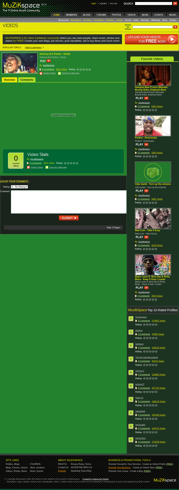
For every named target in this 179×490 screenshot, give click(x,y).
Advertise (145, 20)
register (103, 3)
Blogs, (9, 467)
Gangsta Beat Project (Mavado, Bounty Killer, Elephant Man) (151, 88)
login (93, 3)
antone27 (139, 384)
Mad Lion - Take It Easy (147, 230)
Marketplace (76, 20)
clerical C (139, 371)
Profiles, (9, 464)
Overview (9, 79)
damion (139, 330)
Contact (173, 20)
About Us (62, 464)
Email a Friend (49, 73)
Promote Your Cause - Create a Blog (125, 471)
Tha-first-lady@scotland (146, 357)
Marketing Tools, (78, 471)
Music (24, 471)
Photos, (17, 471)
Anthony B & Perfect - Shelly (54, 54)
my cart (113, 3)
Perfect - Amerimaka (146, 137)
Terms (88, 464)
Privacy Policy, (78, 464)
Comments (26, 79)
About (164, 20)
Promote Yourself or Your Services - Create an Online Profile (136, 464)
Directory (88, 20)
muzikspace (48, 65)
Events (40, 471)
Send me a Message (70, 73)
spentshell (140, 411)
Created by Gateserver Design (95, 479)
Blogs (17, 464)
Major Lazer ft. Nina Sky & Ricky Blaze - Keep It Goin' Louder (152, 278)
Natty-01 (139, 398)
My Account (64, 20)
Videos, (9, 471)
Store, (33, 467)
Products (110, 20)
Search (128, 20)
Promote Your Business (119, 467)
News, (33, 471)
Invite (136, 20)
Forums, (16, 467)
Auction (119, 20)
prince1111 (140, 438)
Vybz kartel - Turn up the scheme (153, 184)
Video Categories (33, 47)
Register (62, 471)
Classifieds (99, 20)
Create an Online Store (144, 467)
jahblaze (139, 344)
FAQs (89, 471)
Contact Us (63, 467)
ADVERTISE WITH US (81, 467)
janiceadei (140, 425)
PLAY (43, 61)
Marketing (155, 20)
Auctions (40, 467)
